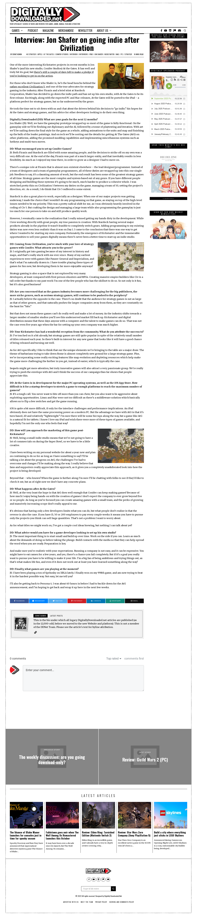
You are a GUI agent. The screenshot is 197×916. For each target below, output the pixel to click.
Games (15, 30)
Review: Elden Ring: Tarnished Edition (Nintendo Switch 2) (98, 833)
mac (117, 54)
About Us (102, 30)
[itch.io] (170, 30)
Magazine (48, 30)
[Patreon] (175, 30)
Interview (74, 54)
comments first (134, 658)
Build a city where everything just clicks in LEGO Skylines (170, 833)
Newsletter (85, 30)
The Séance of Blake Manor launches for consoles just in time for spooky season (25, 835)
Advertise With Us (70, 902)
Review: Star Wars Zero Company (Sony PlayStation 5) (134, 833)
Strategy (128, 54)
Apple (40, 54)
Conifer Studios (62, 54)
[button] (113, 888)
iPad (91, 54)
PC (122, 54)
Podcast (33, 30)
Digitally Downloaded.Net (113, 896)
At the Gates (49, 54)
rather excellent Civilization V (27, 86)
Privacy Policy (101, 902)
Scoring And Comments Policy (121, 902)
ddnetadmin (17, 54)
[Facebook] (161, 30)
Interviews (83, 54)
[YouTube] (165, 30)
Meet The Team (87, 902)
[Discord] (179, 30)
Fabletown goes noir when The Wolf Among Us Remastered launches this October (62, 835)
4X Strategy (31, 54)
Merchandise (66, 30)
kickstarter (109, 54)
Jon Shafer (98, 54)
